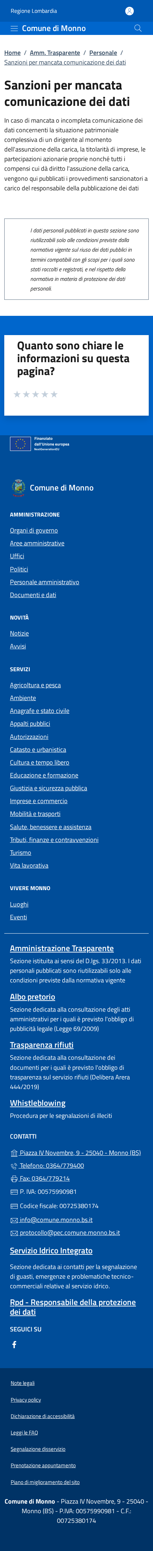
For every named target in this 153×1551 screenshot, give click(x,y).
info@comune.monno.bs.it (56, 1219)
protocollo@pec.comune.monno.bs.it (69, 1232)
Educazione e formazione (44, 775)
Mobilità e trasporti (35, 813)
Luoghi (19, 904)
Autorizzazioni (29, 736)
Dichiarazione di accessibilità (43, 1416)
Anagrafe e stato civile (39, 710)
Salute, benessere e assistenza (50, 827)
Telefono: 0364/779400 (51, 1165)
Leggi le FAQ (24, 1432)
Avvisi (18, 646)
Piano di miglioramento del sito (45, 1482)
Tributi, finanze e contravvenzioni (54, 839)
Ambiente (23, 698)
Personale (103, 52)
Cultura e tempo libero (39, 762)
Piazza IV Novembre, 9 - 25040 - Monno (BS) (81, 1151)
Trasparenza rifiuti (42, 1044)
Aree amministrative (37, 543)
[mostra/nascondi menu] (14, 28)
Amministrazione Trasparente (62, 948)
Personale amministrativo (44, 582)
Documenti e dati (33, 595)
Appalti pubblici (30, 723)
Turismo (20, 852)
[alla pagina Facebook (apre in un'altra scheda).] (14, 1344)
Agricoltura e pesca (35, 685)
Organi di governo (34, 530)
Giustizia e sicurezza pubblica (48, 788)
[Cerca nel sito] (138, 28)
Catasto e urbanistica (38, 749)
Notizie (19, 633)
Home (12, 52)
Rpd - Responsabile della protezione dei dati (73, 1307)
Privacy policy (26, 1400)
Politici (19, 569)
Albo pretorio (32, 996)
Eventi (18, 917)
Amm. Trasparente (55, 52)
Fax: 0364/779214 (44, 1178)
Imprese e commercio (39, 801)
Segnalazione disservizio (38, 1449)
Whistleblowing (37, 1103)
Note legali (23, 1383)
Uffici (17, 556)
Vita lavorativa (29, 865)
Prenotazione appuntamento (43, 1465)
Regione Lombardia (34, 11)
